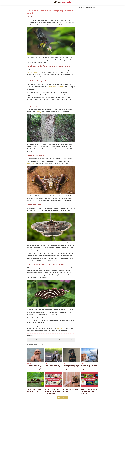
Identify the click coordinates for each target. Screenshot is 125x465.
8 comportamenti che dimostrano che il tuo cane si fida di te (52, 391)
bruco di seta (30, 163)
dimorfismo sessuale (40, 243)
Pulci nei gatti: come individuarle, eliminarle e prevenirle (53, 367)
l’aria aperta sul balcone (34, 72)
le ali (36, 200)
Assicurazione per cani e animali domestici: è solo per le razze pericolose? (71, 367)
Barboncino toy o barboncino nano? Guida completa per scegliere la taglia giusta (35, 367)
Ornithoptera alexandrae (56, 87)
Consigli (47, 363)
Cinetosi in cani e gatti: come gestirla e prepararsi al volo (89, 367)
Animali (28, 7)
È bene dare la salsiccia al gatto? (71, 390)
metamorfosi (61, 328)
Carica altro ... (62, 397)
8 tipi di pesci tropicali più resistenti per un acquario (89, 391)
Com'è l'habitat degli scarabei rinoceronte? (34, 390)
